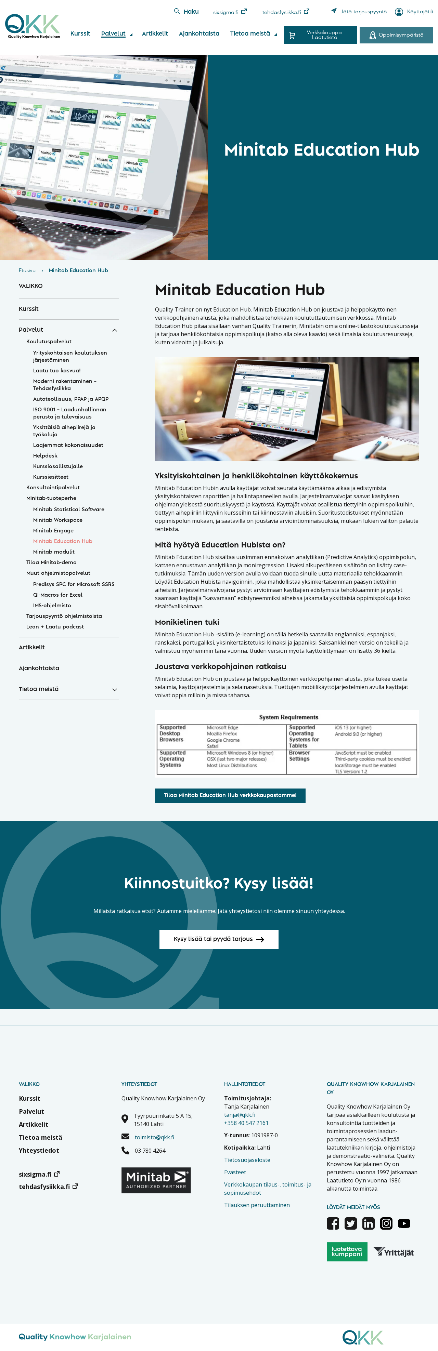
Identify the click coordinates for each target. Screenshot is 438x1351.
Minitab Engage (53, 531)
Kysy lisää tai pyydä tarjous (213, 939)
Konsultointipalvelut (53, 488)
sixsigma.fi (226, 12)
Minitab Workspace (57, 520)
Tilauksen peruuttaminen (257, 1205)
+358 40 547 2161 (246, 1123)
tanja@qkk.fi (239, 1114)
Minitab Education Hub (62, 541)
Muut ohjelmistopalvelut (58, 573)
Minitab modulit (54, 552)
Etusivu (27, 270)
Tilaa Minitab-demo (51, 562)
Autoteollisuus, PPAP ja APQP (70, 399)
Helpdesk (45, 456)
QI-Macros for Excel (57, 595)
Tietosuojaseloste (247, 1160)
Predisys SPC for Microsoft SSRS (74, 584)
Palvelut (113, 34)
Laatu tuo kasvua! (57, 371)
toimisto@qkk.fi (154, 1137)
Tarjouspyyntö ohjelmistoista (64, 616)
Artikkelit (155, 34)
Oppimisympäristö (401, 35)
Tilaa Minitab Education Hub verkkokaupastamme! (230, 795)
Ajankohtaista (199, 34)
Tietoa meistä (250, 34)
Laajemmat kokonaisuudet (68, 445)
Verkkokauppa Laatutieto (324, 35)
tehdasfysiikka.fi (281, 12)
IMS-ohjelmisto (52, 606)
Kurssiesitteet (50, 477)
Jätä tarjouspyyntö (364, 12)
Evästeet (235, 1172)
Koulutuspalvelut (49, 342)
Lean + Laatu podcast (55, 627)
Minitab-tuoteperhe (51, 498)
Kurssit (80, 34)
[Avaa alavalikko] (131, 34)
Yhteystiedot (39, 1150)
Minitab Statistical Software (68, 509)
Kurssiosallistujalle (58, 466)
